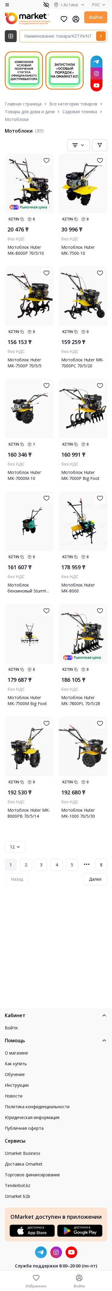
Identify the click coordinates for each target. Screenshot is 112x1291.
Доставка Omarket (23, 1164)
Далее (95, 879)
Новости (13, 1096)
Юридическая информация (32, 1117)
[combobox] (78, 145)
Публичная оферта (24, 1128)
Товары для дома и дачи (30, 111)
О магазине (16, 1053)
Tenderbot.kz (17, 1185)
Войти (95, 17)
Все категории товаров (73, 104)
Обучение (15, 1074)
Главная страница (23, 104)
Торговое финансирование (32, 1175)
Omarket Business (22, 1153)
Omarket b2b (17, 1196)
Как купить (16, 1063)
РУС (96, 4)
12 (12, 847)
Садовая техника (79, 111)
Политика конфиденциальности (37, 1106)
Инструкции (17, 1085)
